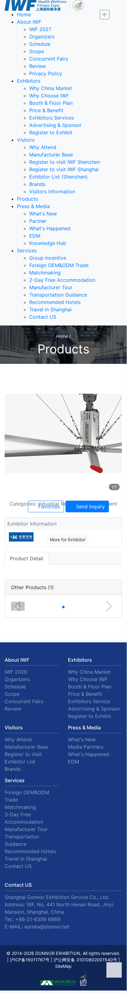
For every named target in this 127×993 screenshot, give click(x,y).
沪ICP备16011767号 (30, 959)
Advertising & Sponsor (55, 125)
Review (37, 66)
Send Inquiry (89, 506)
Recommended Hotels (55, 302)
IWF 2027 (40, 29)
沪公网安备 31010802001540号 (85, 959)
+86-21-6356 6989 (37, 919)
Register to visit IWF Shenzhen (64, 162)
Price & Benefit (46, 110)
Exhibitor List (20, 762)
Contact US (42, 317)
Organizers (41, 36)
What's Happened (49, 228)
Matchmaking (45, 273)
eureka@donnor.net (46, 927)
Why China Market (50, 88)
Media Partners (85, 747)
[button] (63, 607)
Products (27, 199)
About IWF (29, 22)
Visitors (25, 140)
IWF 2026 (16, 672)
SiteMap (63, 966)
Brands (37, 184)
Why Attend (42, 147)
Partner (37, 221)
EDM (34, 236)
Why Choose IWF (49, 96)
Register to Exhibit (50, 132)
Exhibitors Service (89, 701)
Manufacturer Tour (50, 287)
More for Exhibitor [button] (67, 539)
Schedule (39, 44)
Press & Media (33, 206)
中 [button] (104, 14)
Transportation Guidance (58, 295)
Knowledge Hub (47, 243)
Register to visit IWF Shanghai (64, 169)
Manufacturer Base (51, 155)
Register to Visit (23, 754)
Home (24, 14)
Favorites (48, 506)
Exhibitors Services (51, 118)
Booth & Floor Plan (51, 103)
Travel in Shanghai (50, 309)
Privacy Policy (45, 73)
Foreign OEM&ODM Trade (59, 265)
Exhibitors (28, 81)
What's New (43, 214)
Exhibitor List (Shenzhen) (58, 177)
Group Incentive (47, 258)
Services (27, 250)
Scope (36, 51)
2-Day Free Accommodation (62, 280)
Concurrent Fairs (48, 59)
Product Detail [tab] (26, 558)
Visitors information (52, 191)
